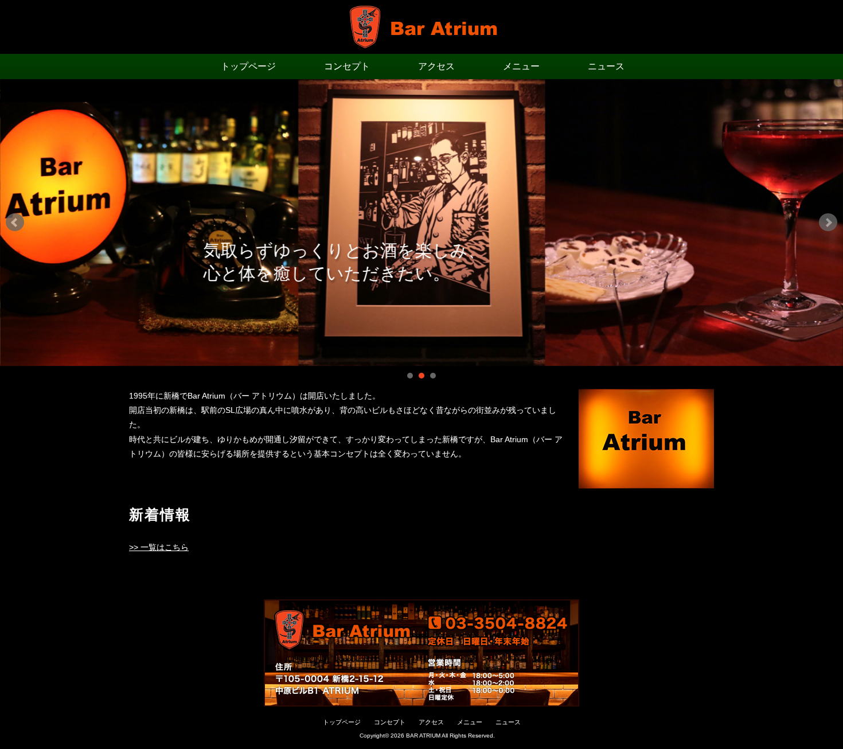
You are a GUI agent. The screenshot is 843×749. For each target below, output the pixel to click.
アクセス (436, 66)
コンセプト (347, 66)
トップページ (248, 66)
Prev (15, 222)
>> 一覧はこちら (159, 547)
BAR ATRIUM (423, 735)
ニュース (606, 66)
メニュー (521, 66)
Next (828, 222)
